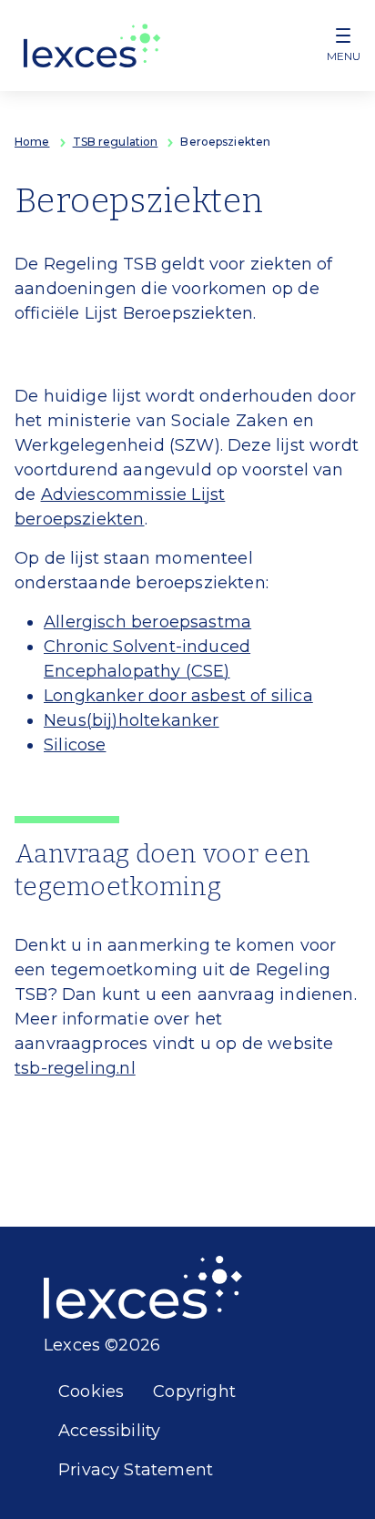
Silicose (75, 745)
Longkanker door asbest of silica (178, 696)
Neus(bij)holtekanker (131, 720)
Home (32, 141)
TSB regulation (115, 141)
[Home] (92, 45)
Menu (343, 56)
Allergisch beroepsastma (147, 622)
